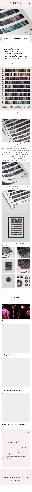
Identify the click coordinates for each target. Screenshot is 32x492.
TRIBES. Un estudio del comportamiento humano (14, 424)
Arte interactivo (18, 480)
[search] (28, 433)
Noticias (6, 477)
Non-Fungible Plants (7, 355)
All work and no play (7, 320)
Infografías (25, 477)
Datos (10, 480)
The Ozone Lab (11, 113)
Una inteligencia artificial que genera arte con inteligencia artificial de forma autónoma (13, 389)
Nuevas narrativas (15, 477)
